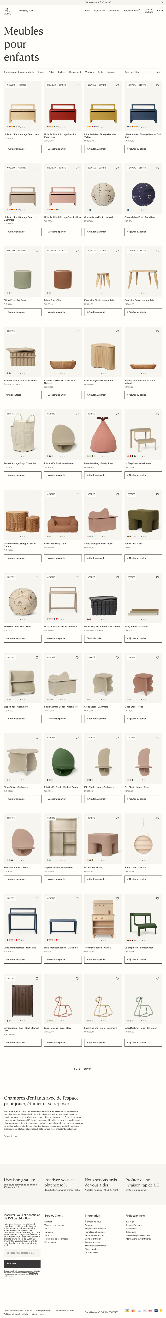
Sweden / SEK (83, 670)
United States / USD (83, 654)
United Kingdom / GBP (83, 659)
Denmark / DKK (83, 664)
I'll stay (83, 679)
